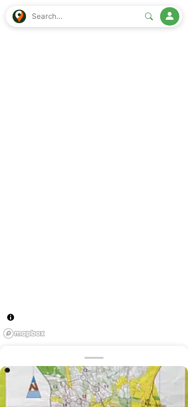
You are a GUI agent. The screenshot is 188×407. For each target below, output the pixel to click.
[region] (94, 203)
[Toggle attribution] (10, 317)
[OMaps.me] (19, 16)
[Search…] (149, 16)
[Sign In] (169, 16)
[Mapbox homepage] (24, 333)
